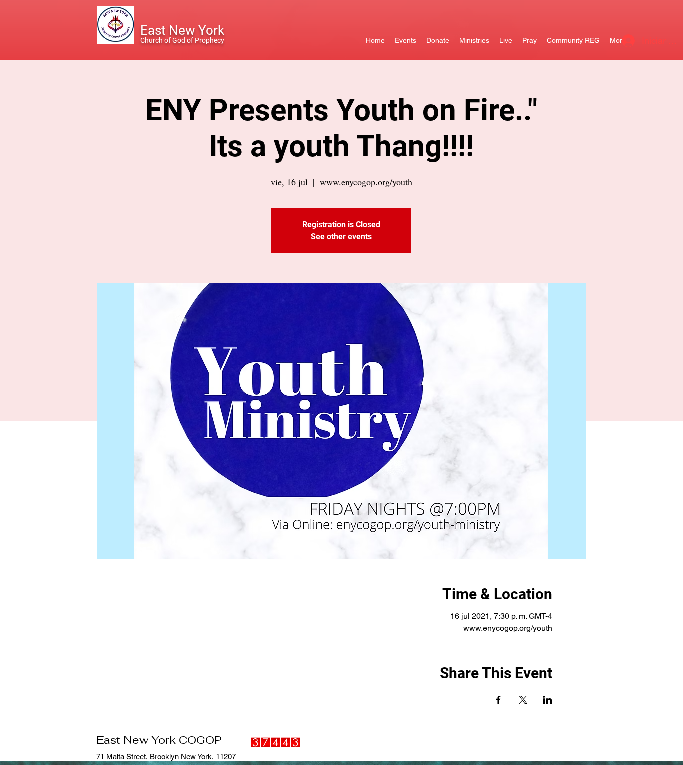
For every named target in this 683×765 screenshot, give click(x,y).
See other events (341, 236)
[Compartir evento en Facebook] (499, 700)
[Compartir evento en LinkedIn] (547, 700)
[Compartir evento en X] (523, 700)
